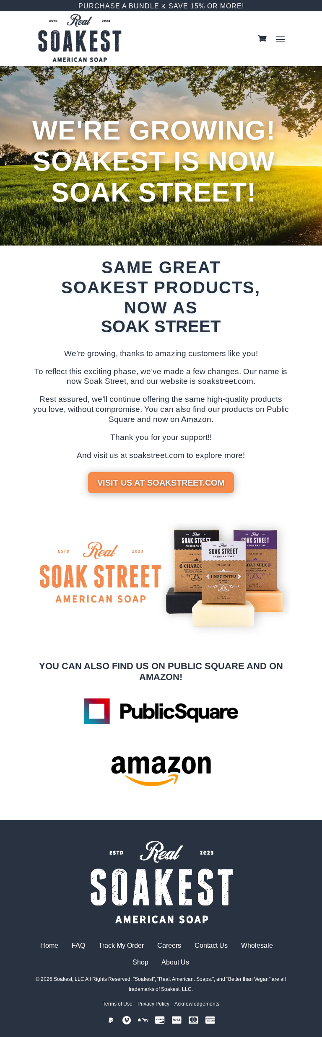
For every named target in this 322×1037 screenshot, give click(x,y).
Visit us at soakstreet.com (161, 482)
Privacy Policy (153, 1004)
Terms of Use (117, 1004)
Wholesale (258, 945)
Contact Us (211, 945)
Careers (170, 945)
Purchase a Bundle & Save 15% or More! (161, 6)
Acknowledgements (196, 1004)
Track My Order (121, 945)
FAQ (76, 945)
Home (49, 945)
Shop (141, 962)
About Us (175, 962)
